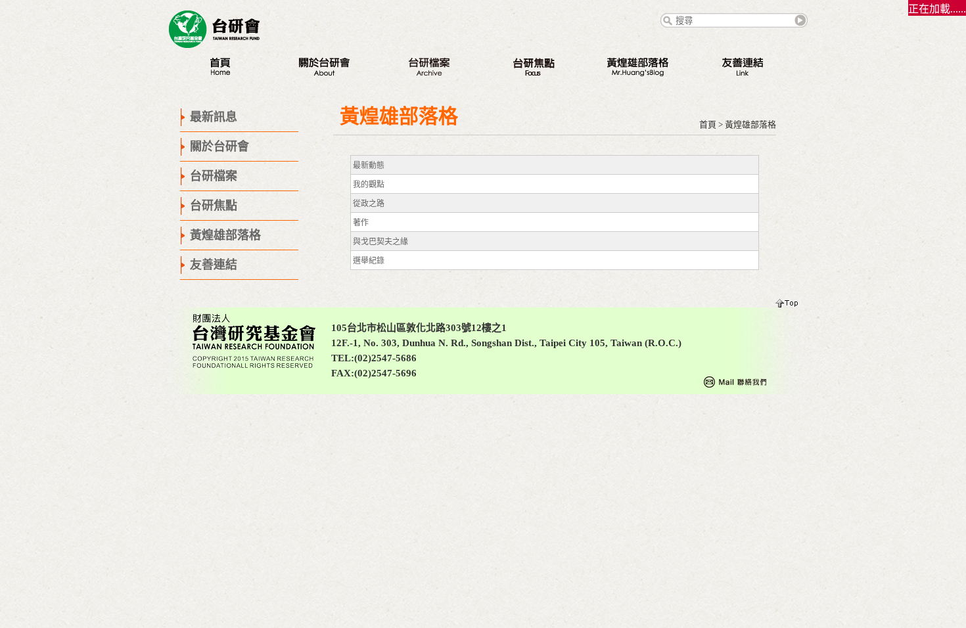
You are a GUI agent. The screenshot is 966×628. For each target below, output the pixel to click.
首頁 (707, 124)
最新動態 (368, 165)
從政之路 (368, 203)
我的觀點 (368, 184)
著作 (361, 222)
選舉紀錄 (368, 260)
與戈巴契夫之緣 (380, 241)
